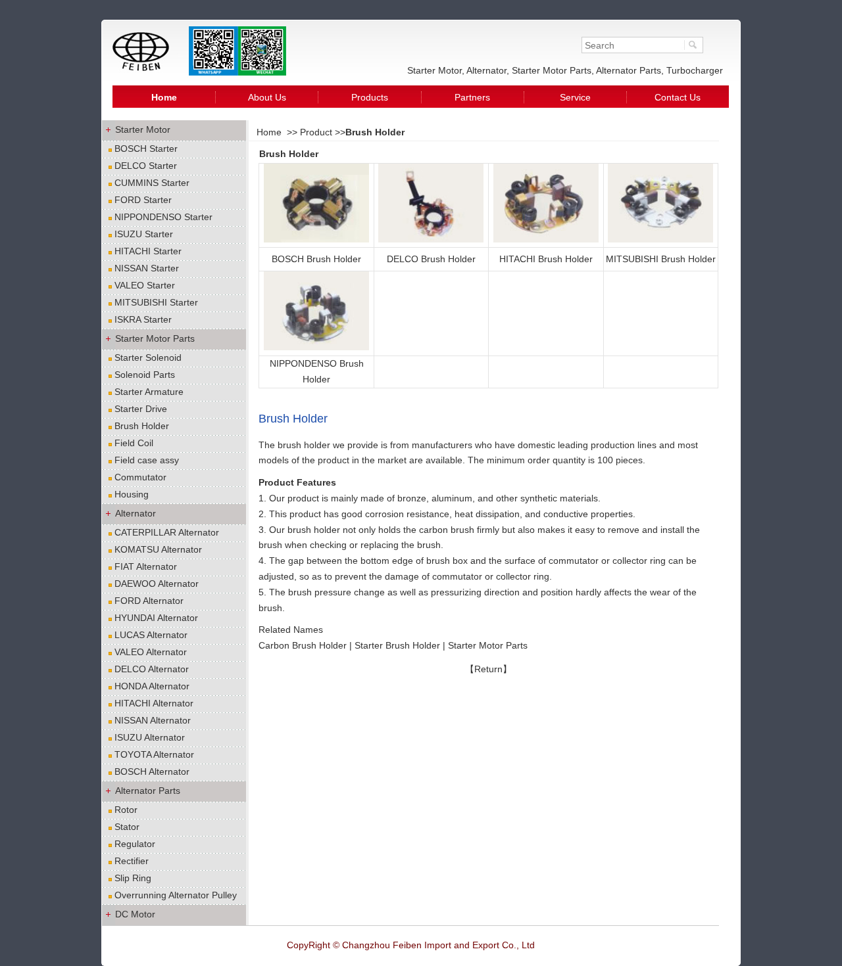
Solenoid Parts (144, 374)
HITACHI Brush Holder (546, 259)
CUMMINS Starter (151, 182)
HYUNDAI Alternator (156, 617)
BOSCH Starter (146, 148)
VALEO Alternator (150, 652)
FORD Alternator (149, 600)
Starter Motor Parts (155, 338)
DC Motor (135, 914)
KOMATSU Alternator (158, 549)
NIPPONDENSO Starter (163, 217)
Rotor (125, 809)
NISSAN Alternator (152, 720)
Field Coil (133, 443)
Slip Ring (132, 878)
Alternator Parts (147, 790)
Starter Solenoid (148, 357)
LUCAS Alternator (150, 635)
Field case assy (146, 460)
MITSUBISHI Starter (156, 302)
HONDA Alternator (151, 686)
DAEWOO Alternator (156, 583)
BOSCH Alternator (151, 771)
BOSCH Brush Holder (316, 259)
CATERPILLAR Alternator (166, 532)
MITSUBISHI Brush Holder (661, 259)
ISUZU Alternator (149, 737)
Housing (131, 494)
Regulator (134, 844)
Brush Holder (141, 426)
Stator (126, 826)
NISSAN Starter (146, 268)
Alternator (135, 513)
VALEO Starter (144, 285)
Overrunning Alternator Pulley (175, 895)
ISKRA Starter (143, 319)
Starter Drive (140, 408)
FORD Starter (143, 200)
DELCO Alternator (151, 669)
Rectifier (131, 861)
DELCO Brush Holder (431, 259)
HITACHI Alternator (153, 703)
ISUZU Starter (143, 234)
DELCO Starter (145, 165)
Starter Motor (142, 129)
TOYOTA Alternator (154, 754)
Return (488, 669)
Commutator (140, 477)
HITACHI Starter (148, 251)
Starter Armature (149, 391)
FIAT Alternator (145, 566)
